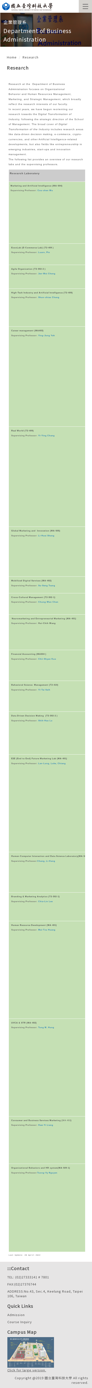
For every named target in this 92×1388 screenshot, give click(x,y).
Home (12, 57)
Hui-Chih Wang (47, 623)
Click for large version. (26, 1370)
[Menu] (85, 6)
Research (31, 57)
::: (9, 1268)
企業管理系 (15, 22)
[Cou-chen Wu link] (37, 190)
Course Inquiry (19, 1321)
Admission (16, 1314)
